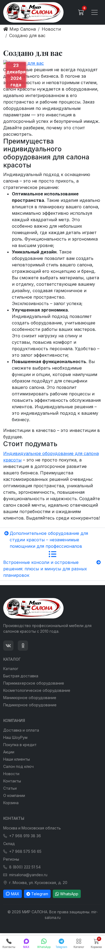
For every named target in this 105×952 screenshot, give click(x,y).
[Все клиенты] (52, 554)
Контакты (12, 781)
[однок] (23, 645)
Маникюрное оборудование (29, 697)
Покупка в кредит (20, 744)
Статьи (10, 788)
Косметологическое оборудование (36, 690)
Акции (8, 752)
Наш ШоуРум (15, 737)
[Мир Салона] (33, 12)
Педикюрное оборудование (30, 705)
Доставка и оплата (21, 730)
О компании (14, 795)
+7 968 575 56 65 (25, 851)
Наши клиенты (16, 759)
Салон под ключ (18, 766)
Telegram (39, 894)
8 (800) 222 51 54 (25, 867)
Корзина (11, 802)
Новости (11, 773)
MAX (15, 894)
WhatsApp (69, 894)
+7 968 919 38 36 (25, 835)
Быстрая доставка (20, 676)
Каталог (10, 668)
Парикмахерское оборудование (33, 683)
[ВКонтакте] (8, 645)
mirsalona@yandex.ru (28, 874)
